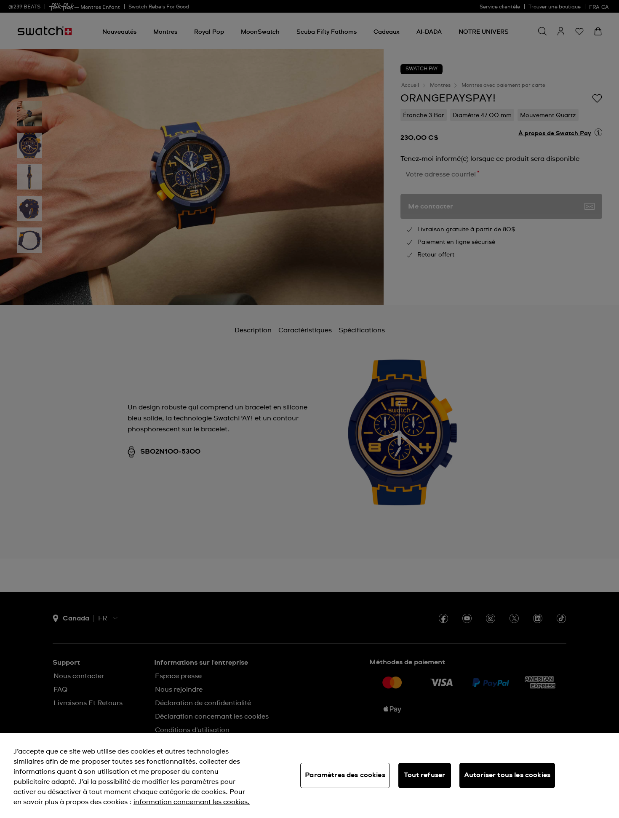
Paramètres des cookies (345, 775)
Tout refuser (424, 775)
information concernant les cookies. (191, 802)
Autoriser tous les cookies (507, 775)
